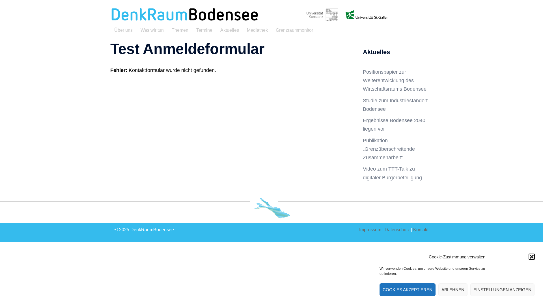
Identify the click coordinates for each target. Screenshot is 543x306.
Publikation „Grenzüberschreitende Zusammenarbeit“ (389, 149)
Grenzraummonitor (294, 30)
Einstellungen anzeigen (502, 289)
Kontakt (420, 229)
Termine (204, 30)
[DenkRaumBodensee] (184, 14)
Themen (180, 30)
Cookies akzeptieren (407, 289)
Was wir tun (152, 30)
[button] (532, 257)
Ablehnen (452, 289)
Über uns (123, 30)
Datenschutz (397, 229)
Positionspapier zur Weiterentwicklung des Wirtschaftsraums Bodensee (394, 80)
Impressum (370, 229)
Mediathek (257, 30)
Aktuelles (229, 30)
